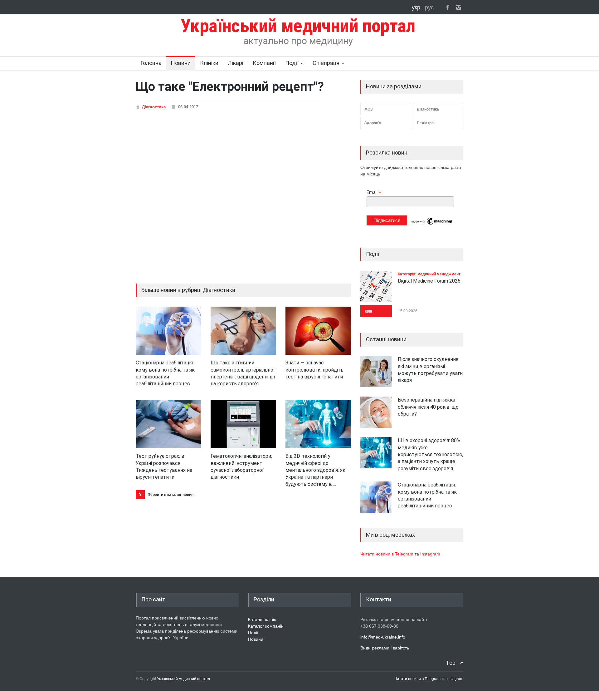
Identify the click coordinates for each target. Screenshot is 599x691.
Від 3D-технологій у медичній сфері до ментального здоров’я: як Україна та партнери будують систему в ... (315, 470)
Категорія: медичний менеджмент (429, 274)
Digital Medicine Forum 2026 (429, 281)
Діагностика (154, 107)
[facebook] (447, 7)
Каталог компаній (266, 626)
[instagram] (458, 7)
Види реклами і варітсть (384, 647)
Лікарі (235, 63)
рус (429, 7)
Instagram (430, 553)
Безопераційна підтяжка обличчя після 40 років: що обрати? (428, 407)
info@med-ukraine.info (382, 636)
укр (417, 7)
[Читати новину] (168, 331)
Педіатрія (426, 123)
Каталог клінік (262, 619)
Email (374, 192)
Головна (151, 63)
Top (450, 662)
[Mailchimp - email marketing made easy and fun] (432, 224)
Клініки (209, 63)
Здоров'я (372, 123)
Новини (181, 63)
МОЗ (368, 109)
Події (292, 63)
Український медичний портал (183, 679)
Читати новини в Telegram (387, 553)
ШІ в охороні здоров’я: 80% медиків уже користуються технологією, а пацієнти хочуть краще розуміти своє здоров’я (430, 454)
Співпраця (326, 63)
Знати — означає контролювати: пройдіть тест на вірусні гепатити (314, 370)
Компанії (264, 63)
